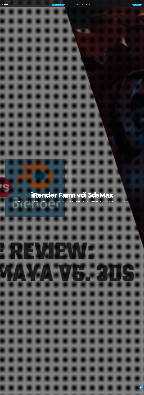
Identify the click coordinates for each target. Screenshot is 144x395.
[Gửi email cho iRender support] (141, 387)
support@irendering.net (18, 1)
